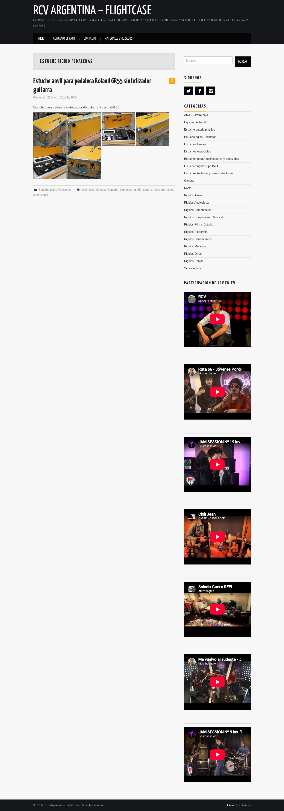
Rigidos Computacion (197, 210)
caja (92, 189)
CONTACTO (90, 38)
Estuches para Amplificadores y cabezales (211, 158)
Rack (187, 188)
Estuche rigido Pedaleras (55, 189)
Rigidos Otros (193, 253)
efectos (101, 189)
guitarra (147, 189)
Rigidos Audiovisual (196, 202)
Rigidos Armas (193, 195)
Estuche (113, 189)
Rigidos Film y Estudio (198, 224)
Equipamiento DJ (195, 122)
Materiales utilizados (119, 38)
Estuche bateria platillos (199, 129)
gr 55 (137, 189)
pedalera (159, 189)
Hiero (230, 805)
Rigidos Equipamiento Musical (203, 217)
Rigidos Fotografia (195, 231)
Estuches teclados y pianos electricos (208, 173)
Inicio (41, 38)
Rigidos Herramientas (198, 239)
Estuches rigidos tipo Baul (201, 166)
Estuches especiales (197, 151)
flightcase (126, 189)
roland (170, 189)
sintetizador (40, 194)
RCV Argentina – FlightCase (92, 11)
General (189, 180)
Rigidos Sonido (193, 261)
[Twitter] (188, 91)
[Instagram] (210, 91)
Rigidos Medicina (195, 246)
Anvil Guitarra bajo (196, 115)
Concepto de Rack (64, 38)
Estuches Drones (195, 144)
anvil (84, 189)
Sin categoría (192, 268)
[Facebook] (199, 91)
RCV (74, 97)
